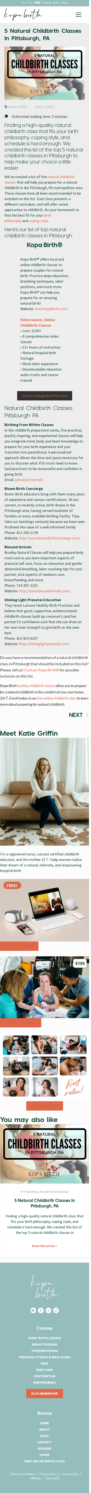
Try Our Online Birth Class (44, 3)
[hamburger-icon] (78, 15)
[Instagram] (48, 1310)
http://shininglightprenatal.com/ (44, 643)
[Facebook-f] (41, 1310)
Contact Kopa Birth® (41, 670)
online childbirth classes (37, 685)
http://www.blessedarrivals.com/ (44, 590)
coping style (38, 220)
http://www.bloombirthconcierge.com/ (49, 538)
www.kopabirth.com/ (51, 308)
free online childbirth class (56, 698)
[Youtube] (33, 1310)
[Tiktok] (56, 1310)
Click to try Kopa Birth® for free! (44, 396)
